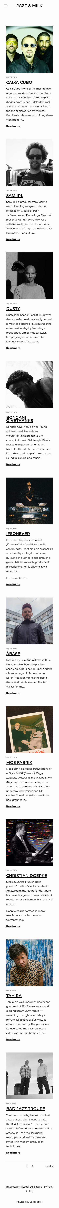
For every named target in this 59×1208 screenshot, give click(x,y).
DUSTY (13, 308)
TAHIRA (14, 995)
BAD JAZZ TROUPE (25, 1108)
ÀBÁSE (13, 653)
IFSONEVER (18, 533)
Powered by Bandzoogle (29, 1202)
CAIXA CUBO (19, 82)
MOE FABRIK (19, 762)
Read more (13, 126)
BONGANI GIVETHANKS (19, 419)
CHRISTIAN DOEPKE (26, 875)
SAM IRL (14, 195)
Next (48, 1166)
